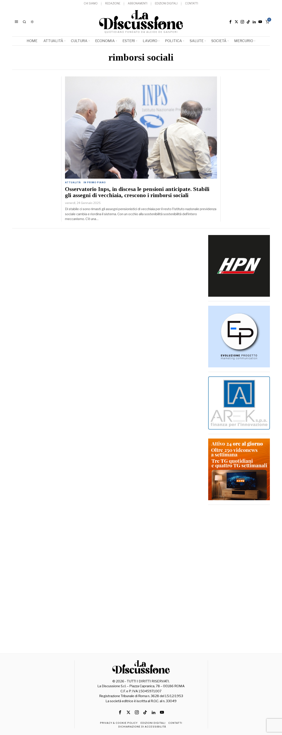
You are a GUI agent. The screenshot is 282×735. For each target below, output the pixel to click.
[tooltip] (230, 21)
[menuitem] (90, 3)
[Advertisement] (239, 575)
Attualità (73, 182)
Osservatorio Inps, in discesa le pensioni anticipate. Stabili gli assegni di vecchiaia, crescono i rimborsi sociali (137, 192)
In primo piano (94, 182)
